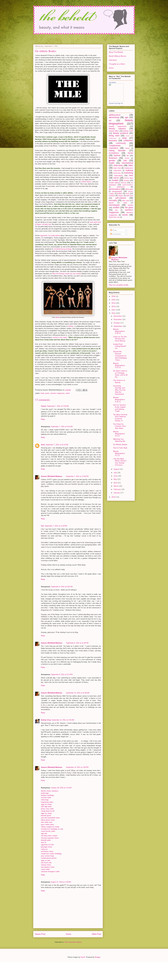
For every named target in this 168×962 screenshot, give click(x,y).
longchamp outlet (47, 802)
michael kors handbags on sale (52, 829)
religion (120, 196)
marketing (128, 173)
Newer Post (40, 934)
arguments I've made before (50, 235)
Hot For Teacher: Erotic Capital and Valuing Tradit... (119, 408)
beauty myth (128, 131)
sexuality (113, 200)
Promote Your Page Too (116, 103)
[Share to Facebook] (84, 390)
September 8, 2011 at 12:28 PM (77, 643)
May (115, 479)
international (127, 163)
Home (68, 934)
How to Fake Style (120, 448)
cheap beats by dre (48, 811)
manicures (117, 173)
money (126, 180)
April (116, 483)
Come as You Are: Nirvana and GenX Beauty (120, 339)
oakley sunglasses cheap (50, 827)
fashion (117, 155)
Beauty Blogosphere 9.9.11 (119, 434)
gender (112, 160)
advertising (114, 117)
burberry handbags (47, 795)
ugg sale (44, 833)
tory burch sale (46, 863)
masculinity (118, 175)
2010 (114, 497)
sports (47, 393)
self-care (129, 196)
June (116, 476)
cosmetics (113, 148)
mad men (117, 168)
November (118, 319)
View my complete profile (118, 285)
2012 (114, 310)
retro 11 (43, 842)
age (126, 117)
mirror (116, 178)
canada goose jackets (49, 858)
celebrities (128, 140)
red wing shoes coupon (49, 836)
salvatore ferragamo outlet (50, 871)
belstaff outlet (46, 840)
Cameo (43, 406)
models (115, 180)
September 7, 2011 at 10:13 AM (57, 445)
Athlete (57, 317)
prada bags (45, 793)
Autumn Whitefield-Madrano (51, 476)
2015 (114, 300)
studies (116, 207)
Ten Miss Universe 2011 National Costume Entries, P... (120, 418)
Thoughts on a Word (117, 64)
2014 (114, 303)
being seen (114, 135)
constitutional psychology (62, 249)
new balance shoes (48, 867)
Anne (43, 445)
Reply (43, 419)
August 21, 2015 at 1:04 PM (61, 882)
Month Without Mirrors (117, 56)
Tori (42, 526)
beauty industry (117, 128)
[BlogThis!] (79, 390)
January (117, 493)
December (118, 316)
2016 (114, 296)
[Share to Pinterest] (86, 390)
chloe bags (45, 800)
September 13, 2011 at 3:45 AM (63, 720)
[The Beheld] (116, 101)
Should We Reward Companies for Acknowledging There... (120, 356)
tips (116, 210)
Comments (116, 234)
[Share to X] (81, 390)
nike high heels (46, 806)
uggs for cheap (46, 804)
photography (117, 191)
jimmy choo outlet (47, 809)
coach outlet (45, 869)
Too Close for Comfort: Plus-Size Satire (119, 426)
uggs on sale (45, 860)
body (42, 393)
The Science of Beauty (119, 381)
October (117, 323)
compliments (115, 145)
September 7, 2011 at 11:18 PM (56, 526)
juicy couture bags (47, 856)
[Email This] (77, 390)
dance (127, 148)
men (131, 175)
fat (128, 155)
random (112, 196)
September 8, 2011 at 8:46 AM (62, 587)
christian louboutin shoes (50, 838)
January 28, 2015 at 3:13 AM (61, 788)
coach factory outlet (48, 831)
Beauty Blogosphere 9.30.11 (119, 331)
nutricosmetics (127, 185)
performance (114, 189)
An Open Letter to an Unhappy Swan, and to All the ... (120, 374)
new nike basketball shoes (50, 818)
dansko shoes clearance (49, 791)
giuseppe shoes (46, 847)
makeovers (128, 168)
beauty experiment (117, 126)
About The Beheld (116, 52)
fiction (127, 158)
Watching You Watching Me (119, 440)
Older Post (96, 934)
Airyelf (83, 957)
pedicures (121, 187)
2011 (114, 313)
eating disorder (117, 150)
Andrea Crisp (46, 720)
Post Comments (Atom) (73, 942)
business (113, 140)
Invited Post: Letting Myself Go (119, 346)
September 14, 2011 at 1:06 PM (77, 767)
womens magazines (57, 393)
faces (130, 153)
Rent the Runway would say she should (66, 274)
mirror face (128, 178)
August (117, 469)
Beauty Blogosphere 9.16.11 (119, 399)
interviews (118, 165)
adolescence (114, 115)
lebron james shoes (48, 820)
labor (130, 165)
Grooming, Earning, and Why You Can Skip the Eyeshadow (119, 390)
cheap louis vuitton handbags (51, 854)
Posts (114, 230)
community (121, 143)
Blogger (97, 957)
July (115, 473)
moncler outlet (46, 797)
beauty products (120, 133)
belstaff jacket (46, 815)
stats (125, 203)
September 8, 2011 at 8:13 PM (62, 674)
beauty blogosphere (121, 122)
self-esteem (120, 198)
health (111, 163)
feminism (113, 158)
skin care (125, 200)
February (117, 489)
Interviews (113, 60)
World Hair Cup (114, 217)
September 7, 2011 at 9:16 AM (62, 426)
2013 (114, 306)
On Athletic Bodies (120, 444)
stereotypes (114, 205)
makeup (129, 170)
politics (119, 193)
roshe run (44, 849)
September (118, 326)
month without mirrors (117, 183)
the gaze (129, 207)
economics (114, 153)
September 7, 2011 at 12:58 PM (77, 476)
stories (130, 205)
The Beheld (112, 82)
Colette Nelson (86, 182)
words (68, 393)
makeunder (117, 170)
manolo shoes (46, 865)
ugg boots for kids (47, 845)
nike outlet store (46, 822)
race (127, 193)
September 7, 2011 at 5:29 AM (58, 406)
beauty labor (114, 131)
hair (125, 160)
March (116, 486)
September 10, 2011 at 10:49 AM (77, 693)
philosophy (129, 189)
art (110, 120)
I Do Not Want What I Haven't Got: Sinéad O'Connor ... (119, 462)
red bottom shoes (47, 851)
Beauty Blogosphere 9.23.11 (119, 365)
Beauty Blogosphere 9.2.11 (119, 453)
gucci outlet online (47, 824)
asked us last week (60, 337)
